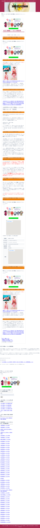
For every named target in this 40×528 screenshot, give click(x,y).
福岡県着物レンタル (4, 498)
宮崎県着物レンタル (4, 451)
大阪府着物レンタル (4, 445)
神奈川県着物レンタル (5, 494)
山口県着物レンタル (4, 455)
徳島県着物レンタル (4, 470)
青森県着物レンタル (4, 512)
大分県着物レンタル (4, 443)
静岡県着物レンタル (4, 514)
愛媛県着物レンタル (4, 472)
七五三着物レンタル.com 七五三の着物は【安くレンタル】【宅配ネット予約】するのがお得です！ (18, 1)
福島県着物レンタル (4, 500)
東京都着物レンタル (4, 480)
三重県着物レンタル (4, 425)
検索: (1, 393)
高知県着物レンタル (4, 518)
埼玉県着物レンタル (4, 441)
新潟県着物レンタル (4, 476)
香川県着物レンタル (4, 516)
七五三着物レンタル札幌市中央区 (6, 408)
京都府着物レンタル (4, 427)
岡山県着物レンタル (4, 462)
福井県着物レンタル (4, 496)
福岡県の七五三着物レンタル (7, 339)
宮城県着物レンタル (4, 449)
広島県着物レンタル (4, 468)
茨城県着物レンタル (4, 506)
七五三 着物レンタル (5, 338)
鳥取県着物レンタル (4, 520)
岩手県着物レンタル (4, 464)
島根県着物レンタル (4, 466)
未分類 (2, 478)
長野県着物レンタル (4, 510)
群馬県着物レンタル (4, 504)
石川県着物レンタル (4, 492)
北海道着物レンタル (4, 435)
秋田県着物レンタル (4, 502)
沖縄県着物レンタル (4, 484)
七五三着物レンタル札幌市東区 (5, 405)
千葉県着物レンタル (4, 437)
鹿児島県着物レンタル (5, 522)
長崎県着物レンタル (4, 508)
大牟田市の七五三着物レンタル (7, 340)
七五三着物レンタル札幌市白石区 (6, 403)
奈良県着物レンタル (4, 447)
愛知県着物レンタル (4, 474)
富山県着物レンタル (4, 453)
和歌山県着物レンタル (5, 439)
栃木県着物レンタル (4, 482)
